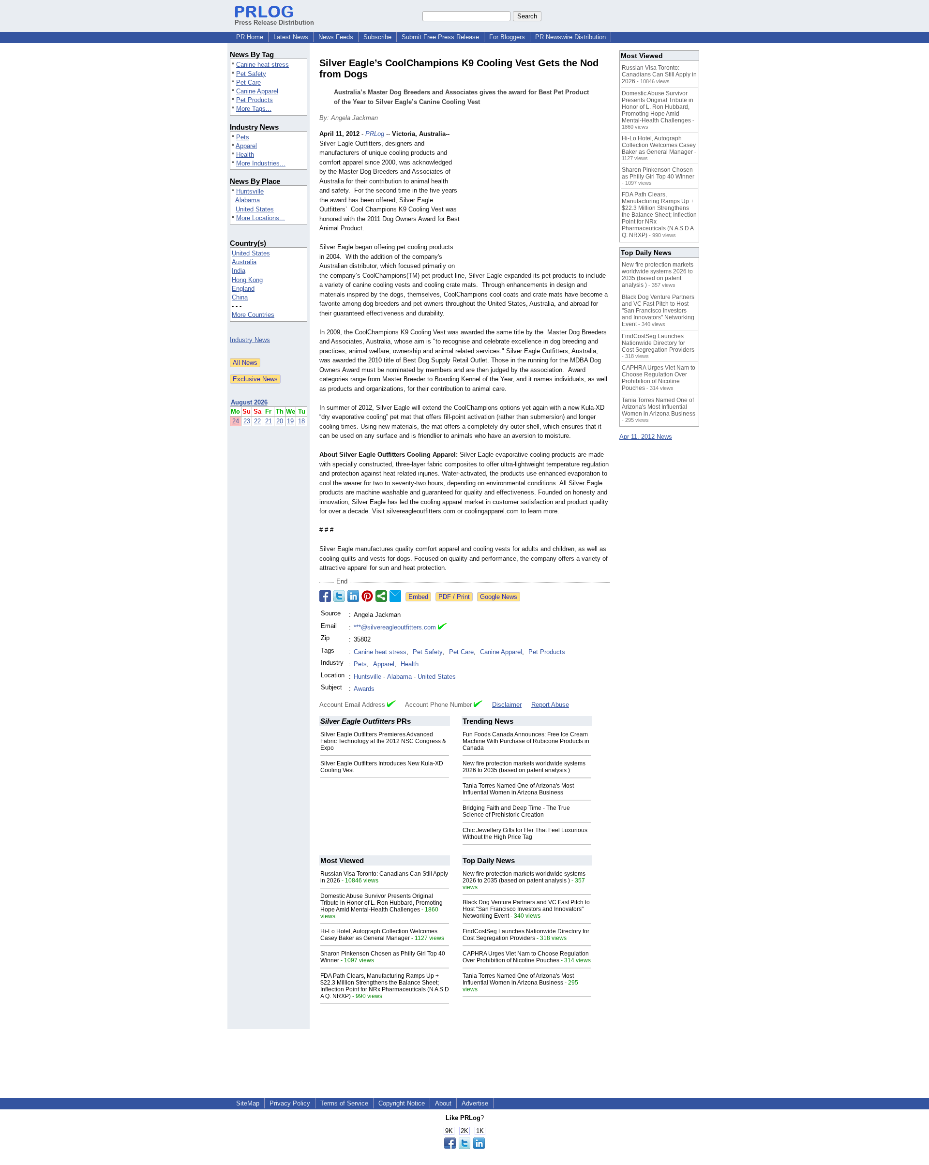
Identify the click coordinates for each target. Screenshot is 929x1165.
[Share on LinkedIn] (353, 596)
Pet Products (254, 100)
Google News (498, 596)
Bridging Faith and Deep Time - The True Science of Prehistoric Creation (516, 811)
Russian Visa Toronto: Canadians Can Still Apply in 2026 (659, 74)
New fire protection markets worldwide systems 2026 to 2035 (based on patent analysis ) (524, 767)
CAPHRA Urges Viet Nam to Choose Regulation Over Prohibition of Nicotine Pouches (526, 957)
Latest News (290, 37)
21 (268, 421)
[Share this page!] (464, 1146)
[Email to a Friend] (395, 596)
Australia (244, 262)
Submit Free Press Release (440, 37)
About (443, 1103)
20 (279, 421)
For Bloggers (507, 37)
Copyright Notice (401, 1103)
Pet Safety (251, 73)
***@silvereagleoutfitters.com (395, 627)
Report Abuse (550, 704)
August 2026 (249, 402)
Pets (242, 137)
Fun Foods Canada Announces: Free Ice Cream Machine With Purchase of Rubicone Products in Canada (526, 741)
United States (255, 209)
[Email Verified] (442, 627)
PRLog (374, 133)
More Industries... (260, 163)
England (243, 288)
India (238, 270)
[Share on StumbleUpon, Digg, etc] (381, 596)
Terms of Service (344, 1103)
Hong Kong (247, 280)
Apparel (246, 145)
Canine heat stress (262, 64)
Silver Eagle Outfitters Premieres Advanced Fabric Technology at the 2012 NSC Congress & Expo (383, 741)
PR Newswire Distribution (570, 37)
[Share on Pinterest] (367, 596)
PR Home (249, 37)
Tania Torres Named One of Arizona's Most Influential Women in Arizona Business (518, 789)
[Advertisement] (537, 200)
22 (257, 421)
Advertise (475, 1103)
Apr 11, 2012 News (645, 436)
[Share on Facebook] (325, 596)
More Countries (253, 314)
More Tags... (253, 108)
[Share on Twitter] (339, 596)
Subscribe (377, 37)
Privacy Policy (290, 1103)
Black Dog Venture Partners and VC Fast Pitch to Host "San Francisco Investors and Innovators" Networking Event (526, 909)
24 (235, 421)
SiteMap (247, 1103)
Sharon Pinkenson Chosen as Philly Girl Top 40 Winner (658, 173)
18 (301, 421)
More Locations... (260, 218)
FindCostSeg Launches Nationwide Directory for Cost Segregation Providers (526, 934)
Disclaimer (507, 704)
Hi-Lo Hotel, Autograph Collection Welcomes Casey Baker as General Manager (378, 934)
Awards (364, 688)
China (240, 297)
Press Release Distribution (274, 22)
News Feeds (335, 37)
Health (245, 154)
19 (290, 421)
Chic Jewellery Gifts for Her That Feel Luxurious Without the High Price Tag (525, 833)
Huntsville (250, 191)
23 (246, 421)
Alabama (247, 200)
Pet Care (248, 82)
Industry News (250, 340)
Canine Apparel (257, 91)
